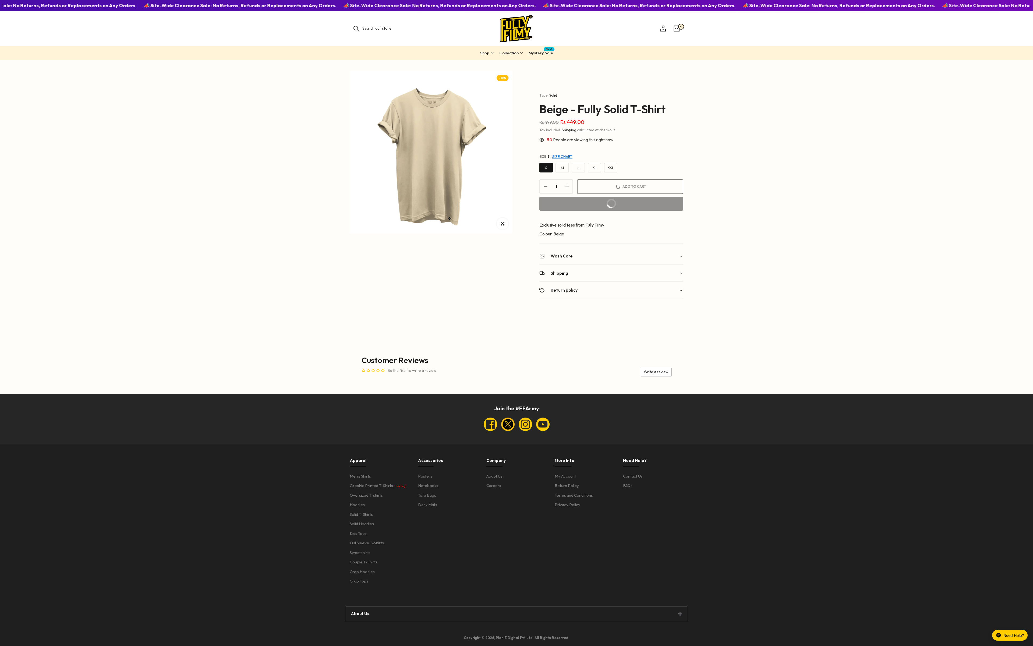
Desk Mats (427, 504)
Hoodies (357, 504)
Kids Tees (358, 533)
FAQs (627, 485)
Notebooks (428, 485)
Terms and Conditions (574, 495)
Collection (509, 52)
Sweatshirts (360, 552)
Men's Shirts (360, 476)
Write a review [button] (656, 371)
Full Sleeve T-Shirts (367, 542)
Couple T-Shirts (363, 561)
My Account (565, 476)
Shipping (569, 130)
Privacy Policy (567, 504)
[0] (677, 28)
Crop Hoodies (362, 571)
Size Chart (562, 156)
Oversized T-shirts (366, 495)
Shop (484, 52)
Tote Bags (427, 495)
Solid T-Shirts (361, 514)
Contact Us (633, 476)
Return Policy (567, 485)
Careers (493, 485)
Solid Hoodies (362, 523)
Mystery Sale (541, 52)
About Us (494, 476)
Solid (553, 95)
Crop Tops (359, 581)
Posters (425, 476)
